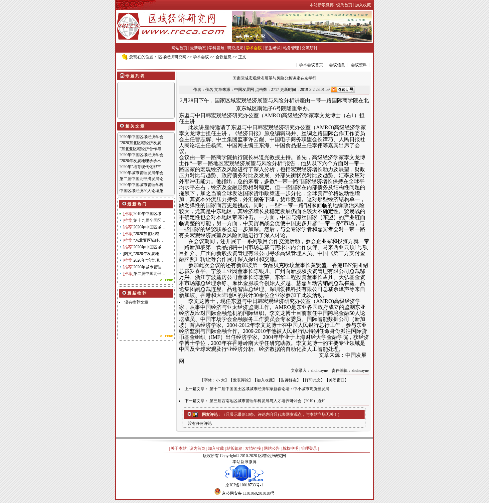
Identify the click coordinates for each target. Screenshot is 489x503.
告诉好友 (289, 380)
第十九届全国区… (149, 220)
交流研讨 (310, 48)
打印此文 (313, 380)
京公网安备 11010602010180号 (248, 493)
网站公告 (272, 448)
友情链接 (253, 448)
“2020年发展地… (148, 253)
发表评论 (241, 380)
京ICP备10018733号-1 (244, 485)
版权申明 (290, 448)
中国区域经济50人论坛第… (143, 190)
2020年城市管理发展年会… (143, 172)
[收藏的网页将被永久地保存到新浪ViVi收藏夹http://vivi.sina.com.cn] (343, 89)
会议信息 (224, 57)
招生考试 (272, 48)
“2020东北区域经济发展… (142, 142)
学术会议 (254, 48)
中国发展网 (244, 89)
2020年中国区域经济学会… (143, 136)
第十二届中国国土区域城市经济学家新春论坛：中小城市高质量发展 (269, 388)
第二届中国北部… (149, 273)
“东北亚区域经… (148, 240)
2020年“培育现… (148, 260)
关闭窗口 (337, 380)
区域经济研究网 (172, 57)
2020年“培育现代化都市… (142, 166)
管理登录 (309, 448)
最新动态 (198, 48)
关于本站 (179, 448)
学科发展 (217, 48)
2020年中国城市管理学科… (143, 184)
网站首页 (179, 48)
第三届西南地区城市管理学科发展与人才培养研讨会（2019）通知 (267, 400)
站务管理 (291, 48)
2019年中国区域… (149, 213)
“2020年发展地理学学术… (142, 160)
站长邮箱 (235, 448)
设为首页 (197, 448)
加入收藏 (265, 380)
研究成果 (235, 48)
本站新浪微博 (244, 461)
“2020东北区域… (148, 233)
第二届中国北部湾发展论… (143, 178)
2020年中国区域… (149, 227)
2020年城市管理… (149, 267)
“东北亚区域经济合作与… (142, 148)
